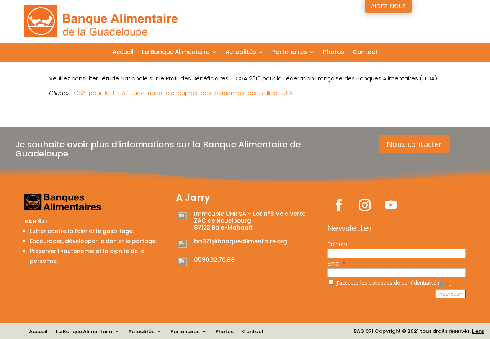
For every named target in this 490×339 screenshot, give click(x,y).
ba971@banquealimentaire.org (240, 241)
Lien (444, 282)
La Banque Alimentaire (175, 52)
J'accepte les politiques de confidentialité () (393, 282)
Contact (365, 52)
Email (336, 263)
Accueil (123, 52)
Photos (333, 52)
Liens (478, 331)
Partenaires (289, 52)
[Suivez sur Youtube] (390, 205)
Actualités (240, 52)
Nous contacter (414, 144)
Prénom (337, 244)
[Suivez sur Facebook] (338, 205)
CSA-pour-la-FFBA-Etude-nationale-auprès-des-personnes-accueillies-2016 (183, 93)
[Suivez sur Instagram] (364, 205)
